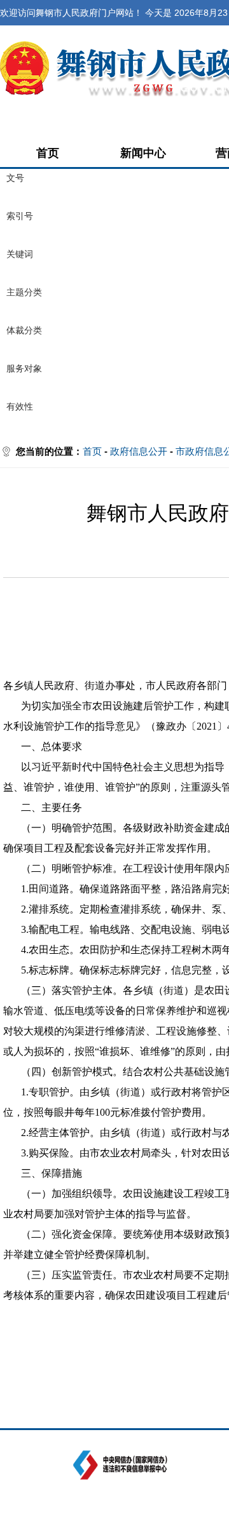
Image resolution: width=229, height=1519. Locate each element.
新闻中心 (143, 153)
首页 (47, 153)
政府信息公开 (138, 451)
